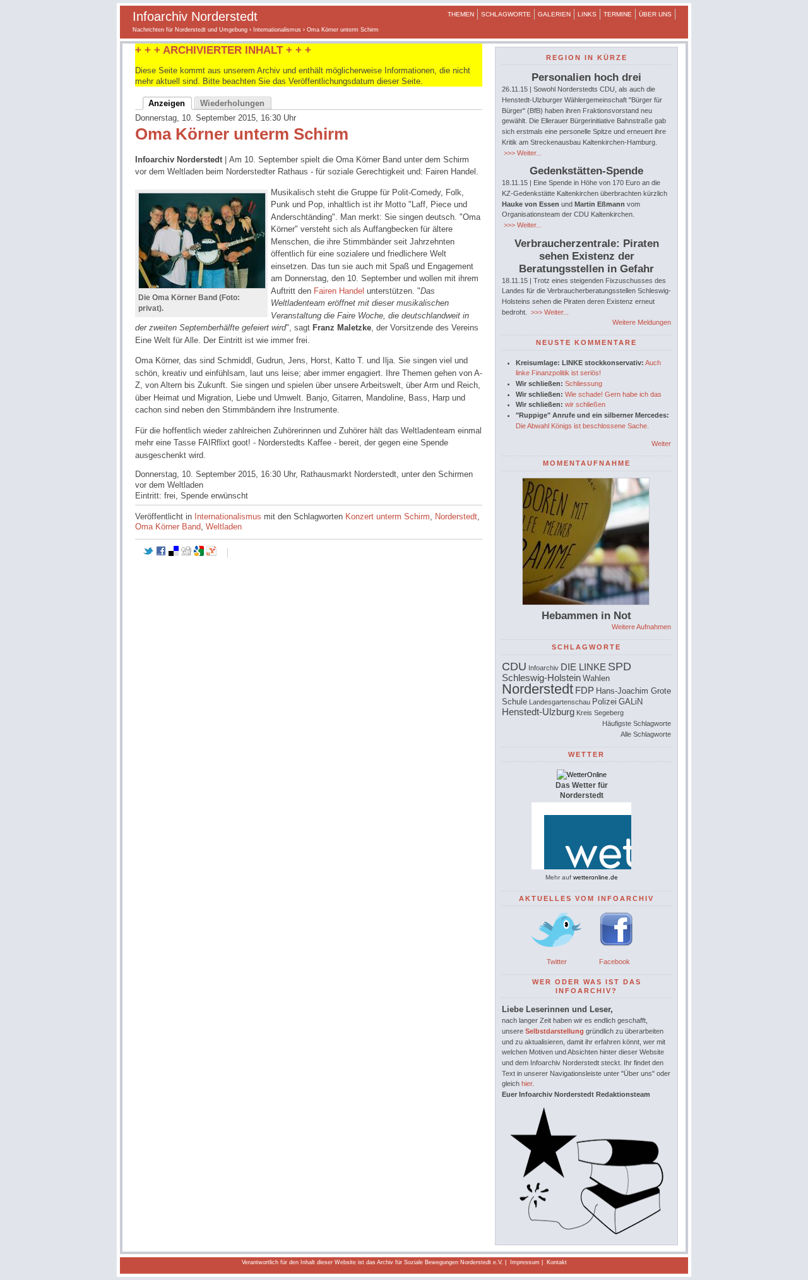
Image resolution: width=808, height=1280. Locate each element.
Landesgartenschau (559, 702)
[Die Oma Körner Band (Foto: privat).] (202, 286)
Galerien (554, 14)
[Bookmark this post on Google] (199, 553)
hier (526, 1083)
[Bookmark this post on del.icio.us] (174, 553)
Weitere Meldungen (641, 322)
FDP (584, 690)
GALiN (631, 701)
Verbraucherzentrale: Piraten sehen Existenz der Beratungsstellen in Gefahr (586, 256)
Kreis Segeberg (600, 712)
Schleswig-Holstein (541, 677)
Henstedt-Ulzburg (538, 711)
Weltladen (224, 526)
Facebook (614, 961)
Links (587, 14)
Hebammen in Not (586, 616)
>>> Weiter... (522, 153)
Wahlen (596, 678)
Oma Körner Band (168, 526)
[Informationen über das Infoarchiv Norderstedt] (586, 1232)
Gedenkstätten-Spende (586, 171)
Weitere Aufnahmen (641, 627)
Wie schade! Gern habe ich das (613, 394)
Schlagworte (506, 14)
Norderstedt (456, 516)
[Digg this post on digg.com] (186, 553)
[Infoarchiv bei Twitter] (557, 951)
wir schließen (585, 404)
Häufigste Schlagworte (636, 723)
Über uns (655, 14)
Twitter (557, 961)
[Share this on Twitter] (148, 553)
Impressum (525, 1262)
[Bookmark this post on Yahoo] (211, 553)
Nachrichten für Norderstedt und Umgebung (190, 30)
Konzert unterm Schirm (387, 516)
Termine (617, 14)
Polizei (604, 701)
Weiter (661, 443)
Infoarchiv (543, 668)
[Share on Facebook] (161, 553)
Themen (461, 14)
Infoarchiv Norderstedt (195, 16)
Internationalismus (277, 30)
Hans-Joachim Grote (633, 691)
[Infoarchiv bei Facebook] (616, 951)
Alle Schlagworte (646, 734)
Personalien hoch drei (586, 77)
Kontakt (557, 1262)
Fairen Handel (339, 291)
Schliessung (583, 383)
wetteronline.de (595, 877)
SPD (619, 666)
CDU (514, 666)
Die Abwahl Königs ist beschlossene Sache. (582, 426)
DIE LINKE (583, 666)
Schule (514, 701)
